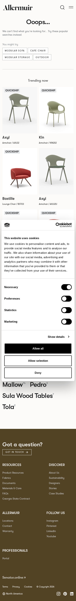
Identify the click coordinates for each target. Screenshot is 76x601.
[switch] (66, 299)
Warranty (7, 531)
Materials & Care (11, 488)
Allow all (38, 348)
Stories (53, 488)
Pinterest (51, 526)
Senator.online (12, 577)
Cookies (28, 586)
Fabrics (6, 478)
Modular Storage (17, 57)
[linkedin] (72, 594)
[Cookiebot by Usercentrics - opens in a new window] (55, 225)
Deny (38, 372)
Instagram (52, 521)
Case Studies (56, 493)
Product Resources (13, 472)
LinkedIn (51, 531)
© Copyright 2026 (45, 586)
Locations (7, 521)
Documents (8, 483)
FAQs (5, 493)
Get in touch (15, 452)
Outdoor (42, 57)
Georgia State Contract (16, 498)
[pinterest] (65, 594)
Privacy (16, 586)
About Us (54, 472)
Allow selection (38, 360)
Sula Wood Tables (28, 396)
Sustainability (56, 478)
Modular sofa (15, 50)
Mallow (13, 384)
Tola (8, 407)
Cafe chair (38, 50)
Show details (56, 336)
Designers (54, 483)
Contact (7, 526)
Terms (5, 586)
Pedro (39, 384)
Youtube (51, 536)
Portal (5, 558)
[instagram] (58, 594)
